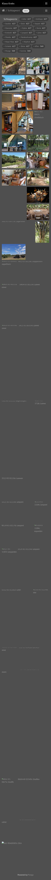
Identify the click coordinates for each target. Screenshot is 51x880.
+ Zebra (24, 46)
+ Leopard (26, 32)
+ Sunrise (25, 51)
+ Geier (24, 23)
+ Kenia (40, 28)
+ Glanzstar (10, 28)
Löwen (26, 11)
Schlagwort (14, 10)
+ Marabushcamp (28, 37)
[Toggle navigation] (46, 3)
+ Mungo (9, 51)
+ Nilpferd (28, 42)
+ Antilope (41, 19)
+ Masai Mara (11, 42)
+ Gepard (39, 23)
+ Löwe (41, 32)
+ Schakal (10, 46)
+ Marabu (9, 37)
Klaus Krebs (8, 3)
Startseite (3, 10)
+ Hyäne (26, 28)
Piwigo (31, 875)
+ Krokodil (10, 32)
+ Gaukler (10, 23)
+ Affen (38, 46)
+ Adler (26, 19)
